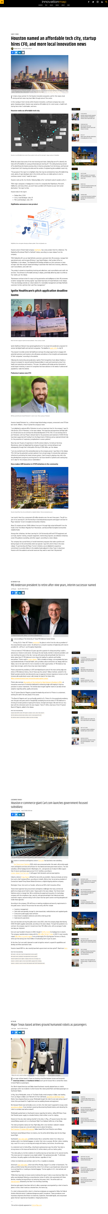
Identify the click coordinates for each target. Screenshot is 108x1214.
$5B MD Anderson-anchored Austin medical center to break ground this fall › (26, 715)
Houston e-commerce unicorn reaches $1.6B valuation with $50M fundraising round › (28, 963)
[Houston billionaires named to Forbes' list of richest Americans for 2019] (75, 1121)
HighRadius (38, 250)
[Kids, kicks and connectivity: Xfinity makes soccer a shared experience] (75, 941)
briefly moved (46, 932)
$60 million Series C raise (45, 934)
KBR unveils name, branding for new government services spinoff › (24, 956)
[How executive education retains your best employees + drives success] (75, 741)
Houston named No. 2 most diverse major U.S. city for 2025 (87, 681)
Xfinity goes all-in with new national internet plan (87, 1159)
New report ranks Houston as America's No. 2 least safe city (87, 670)
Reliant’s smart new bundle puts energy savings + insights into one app (88, 961)
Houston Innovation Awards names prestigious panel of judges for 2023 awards (88, 1110)
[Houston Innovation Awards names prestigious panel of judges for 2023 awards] (75, 1110)
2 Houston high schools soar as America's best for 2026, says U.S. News (88, 1100)
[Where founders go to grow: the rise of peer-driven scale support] (75, 720)
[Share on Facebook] (12, 52)
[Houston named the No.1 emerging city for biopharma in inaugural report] (75, 882)
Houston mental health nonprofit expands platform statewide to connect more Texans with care (88, 117)
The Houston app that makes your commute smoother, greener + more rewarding (88, 1170)
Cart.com (41, 860)
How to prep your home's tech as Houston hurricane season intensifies (88, 1181)
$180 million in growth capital (23, 936)
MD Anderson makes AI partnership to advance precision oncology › (24, 717)
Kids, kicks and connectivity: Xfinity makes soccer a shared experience (88, 941)
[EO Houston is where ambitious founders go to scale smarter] (75, 730)
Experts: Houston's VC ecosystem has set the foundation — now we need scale (88, 176)
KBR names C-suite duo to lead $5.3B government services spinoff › (24, 954)
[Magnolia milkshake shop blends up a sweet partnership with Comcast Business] (75, 952)
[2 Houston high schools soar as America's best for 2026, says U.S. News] (75, 1100)
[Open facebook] (89, 1)
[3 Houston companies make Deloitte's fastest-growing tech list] (75, 903)
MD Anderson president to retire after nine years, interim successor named (53, 585)
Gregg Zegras (25, 877)
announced (36, 642)
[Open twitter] (93, 1)
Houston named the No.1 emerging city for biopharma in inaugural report (88, 882)
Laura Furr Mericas (15, 810)
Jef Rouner (13, 589)
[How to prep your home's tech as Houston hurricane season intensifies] (75, 1180)
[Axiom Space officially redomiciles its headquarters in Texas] (75, 137)
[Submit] (106, 2)
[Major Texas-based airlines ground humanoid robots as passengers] (39, 1057)
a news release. (32, 659)
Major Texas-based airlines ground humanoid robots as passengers (49, 1024)
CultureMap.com (36, 1205)
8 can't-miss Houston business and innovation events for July (88, 186)
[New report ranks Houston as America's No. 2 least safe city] (75, 670)
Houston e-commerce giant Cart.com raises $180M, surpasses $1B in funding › (26, 961)
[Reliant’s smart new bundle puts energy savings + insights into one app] (75, 963)
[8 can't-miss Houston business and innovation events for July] (75, 187)
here (65, 948)
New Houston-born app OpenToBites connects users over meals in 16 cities (88, 127)
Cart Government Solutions (22, 864)
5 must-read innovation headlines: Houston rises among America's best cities (88, 197)
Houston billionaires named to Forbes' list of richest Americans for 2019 (88, 1121)
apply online (53, 348)
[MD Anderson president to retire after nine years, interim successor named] (39, 618)
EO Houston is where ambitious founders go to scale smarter (88, 730)
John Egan (13, 1028)
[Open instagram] (98, 1)
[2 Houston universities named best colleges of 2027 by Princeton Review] (75, 660)
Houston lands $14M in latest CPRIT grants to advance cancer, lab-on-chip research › (28, 713)
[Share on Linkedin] (19, 52)
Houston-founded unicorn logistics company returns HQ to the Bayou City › (26, 959)
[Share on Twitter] (16, 52)
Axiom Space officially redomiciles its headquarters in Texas (88, 137)
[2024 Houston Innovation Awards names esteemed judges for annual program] (75, 892)
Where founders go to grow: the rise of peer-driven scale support (88, 719)
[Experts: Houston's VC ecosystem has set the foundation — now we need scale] (75, 176)
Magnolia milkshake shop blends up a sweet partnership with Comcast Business (88, 952)
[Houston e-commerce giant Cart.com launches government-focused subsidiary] (39, 839)
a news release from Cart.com (20, 873)
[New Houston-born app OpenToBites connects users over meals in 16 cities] (75, 127)
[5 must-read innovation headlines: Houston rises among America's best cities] (75, 197)
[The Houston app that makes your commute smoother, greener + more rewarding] (75, 1170)
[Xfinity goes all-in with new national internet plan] (75, 1159)
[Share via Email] (23, 52)
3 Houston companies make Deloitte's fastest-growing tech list (88, 902)
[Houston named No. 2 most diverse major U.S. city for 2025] (75, 681)
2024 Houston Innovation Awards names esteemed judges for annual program (88, 893)
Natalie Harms (17, 48)
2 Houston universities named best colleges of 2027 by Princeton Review (88, 660)
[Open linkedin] (102, 1)
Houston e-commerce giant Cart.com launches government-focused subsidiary (49, 805)
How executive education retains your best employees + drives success (88, 741)
